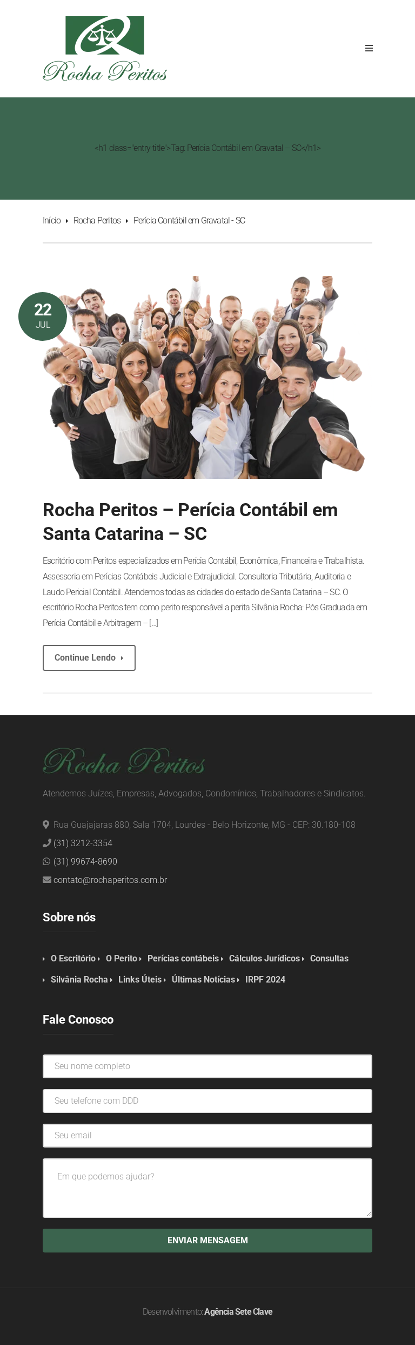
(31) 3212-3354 (82, 843)
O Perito (121, 958)
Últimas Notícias (203, 979)
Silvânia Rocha (79, 979)
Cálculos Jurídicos (264, 958)
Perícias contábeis (183, 958)
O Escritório (73, 958)
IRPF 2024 (265, 979)
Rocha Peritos (97, 220)
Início (52, 220)
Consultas (329, 958)
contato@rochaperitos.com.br (110, 880)
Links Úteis (140, 979)
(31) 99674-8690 (85, 861)
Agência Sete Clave (238, 1312)
